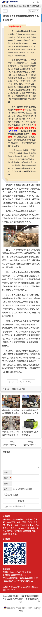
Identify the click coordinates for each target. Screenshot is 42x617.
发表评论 (34, 11)
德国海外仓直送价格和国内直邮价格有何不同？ (10, 435)
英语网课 (26, 587)
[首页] (39, 601)
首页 (5, 6)
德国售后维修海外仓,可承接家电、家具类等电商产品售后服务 (30, 413)
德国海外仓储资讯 (15, 6)
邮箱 (7, 478)
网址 (6, 484)
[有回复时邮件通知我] (6, 506)
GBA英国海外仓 (16, 587)
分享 (30, 382)
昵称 (7, 472)
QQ (5, 489)
